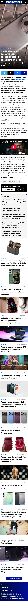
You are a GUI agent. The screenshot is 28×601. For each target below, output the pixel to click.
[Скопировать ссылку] (24, 73)
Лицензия (4, 587)
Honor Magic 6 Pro (20, 79)
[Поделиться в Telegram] (4, 73)
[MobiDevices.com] (14, 2)
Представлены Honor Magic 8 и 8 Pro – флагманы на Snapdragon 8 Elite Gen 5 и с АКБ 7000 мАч (13, 217)
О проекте (4, 585)
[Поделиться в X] (10, 73)
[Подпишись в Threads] (21, 189)
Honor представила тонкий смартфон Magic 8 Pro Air (11, 209)
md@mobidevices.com (18, 598)
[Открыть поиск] (26, 2)
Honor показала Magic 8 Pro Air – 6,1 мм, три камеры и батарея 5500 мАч (14, 202)
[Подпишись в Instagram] (24, 189)
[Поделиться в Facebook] (17, 73)
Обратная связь (6, 590)
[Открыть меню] (2, 2)
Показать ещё (15, 578)
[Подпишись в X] (17, 189)
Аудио (25, 63)
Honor (4, 181)
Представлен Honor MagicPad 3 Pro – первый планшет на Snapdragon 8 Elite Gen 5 (13, 225)
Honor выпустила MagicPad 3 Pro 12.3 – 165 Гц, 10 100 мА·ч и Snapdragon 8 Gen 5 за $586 (13, 233)
